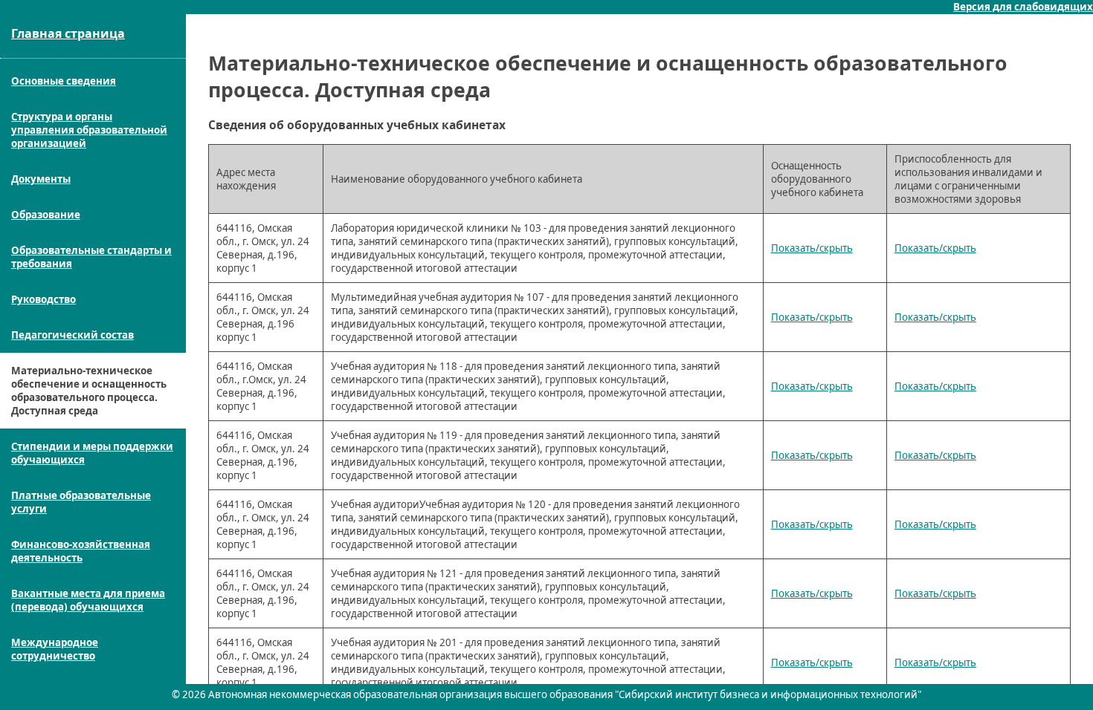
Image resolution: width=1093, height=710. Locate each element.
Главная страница (68, 33)
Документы (41, 179)
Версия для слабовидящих (1023, 6)
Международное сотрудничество (54, 649)
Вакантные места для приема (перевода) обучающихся (88, 600)
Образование (45, 214)
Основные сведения (63, 81)
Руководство (43, 299)
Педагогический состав (72, 335)
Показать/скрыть (812, 248)
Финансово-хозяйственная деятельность (80, 551)
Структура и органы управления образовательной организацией (89, 130)
